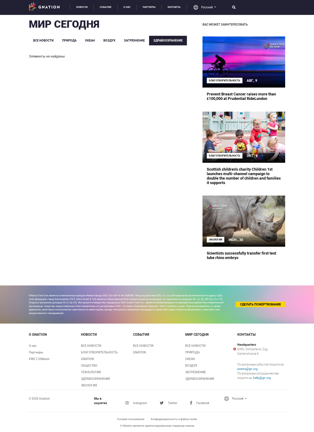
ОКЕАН (90, 40)
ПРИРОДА (69, 40)
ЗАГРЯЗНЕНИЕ (134, 40)
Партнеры (149, 7)
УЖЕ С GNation (39, 359)
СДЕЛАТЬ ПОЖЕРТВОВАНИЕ (260, 304)
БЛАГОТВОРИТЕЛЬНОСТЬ (99, 352)
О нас (127, 7)
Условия (130, 419)
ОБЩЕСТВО (89, 365)
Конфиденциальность (174, 419)
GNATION (87, 359)
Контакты (174, 7)
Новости (82, 7)
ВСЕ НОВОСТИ (43, 40)
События (105, 7)
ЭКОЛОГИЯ (89, 385)
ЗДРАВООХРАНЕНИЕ (168, 40)
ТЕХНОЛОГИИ (91, 372)
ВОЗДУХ (109, 40)
